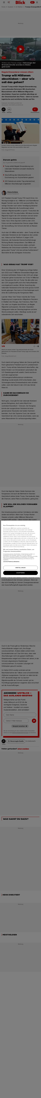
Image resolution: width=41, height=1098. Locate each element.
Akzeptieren (20, 572)
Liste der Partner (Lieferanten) (11, 561)
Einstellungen (20, 567)
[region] (20, 549)
